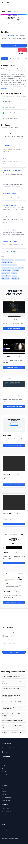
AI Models (4, 791)
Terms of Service (6, 830)
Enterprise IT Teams (9, 193)
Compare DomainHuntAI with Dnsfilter (14, 523)
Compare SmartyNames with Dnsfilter (14, 445)
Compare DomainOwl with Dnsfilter (14, 602)
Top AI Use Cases (6, 800)
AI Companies (5, 785)
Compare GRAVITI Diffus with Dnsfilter (14, 367)
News (3, 759)
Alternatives (13, 58)
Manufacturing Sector (10, 242)
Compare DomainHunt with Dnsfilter (14, 484)
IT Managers (7, 145)
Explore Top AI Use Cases (13, 251)
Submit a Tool (5, 808)
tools (9, 11)
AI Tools (4, 788)
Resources (4, 762)
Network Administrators (10, 134)
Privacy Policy (5, 827)
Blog (3, 768)
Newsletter (4, 765)
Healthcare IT (7, 217)
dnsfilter (16, 11)
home (3, 11)
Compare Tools (5, 817)
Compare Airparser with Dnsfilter (14, 563)
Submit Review (14, 652)
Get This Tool (14, 46)
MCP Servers (5, 794)
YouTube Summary (6, 774)
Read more (4, 88)
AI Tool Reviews (5, 771)
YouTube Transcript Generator (9, 777)
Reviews (20, 58)
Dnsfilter (5, 32)
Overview (4, 58)
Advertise (4, 814)
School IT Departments (10, 182)
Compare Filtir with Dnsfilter (14, 328)
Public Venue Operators (10, 159)
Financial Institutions (9, 230)
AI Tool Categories (6, 797)
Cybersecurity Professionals (12, 170)
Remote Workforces (9, 205)
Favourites (4, 820)
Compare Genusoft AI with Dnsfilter (14, 406)
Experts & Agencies (6, 811)
